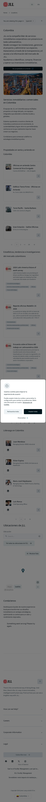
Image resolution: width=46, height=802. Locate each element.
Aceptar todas (33, 412)
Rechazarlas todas (13, 412)
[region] (23, 401)
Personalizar (23, 418)
